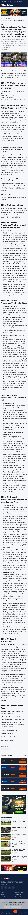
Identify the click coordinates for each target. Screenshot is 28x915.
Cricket (5, 18)
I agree (7, 907)
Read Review (22, 759)
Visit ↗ (22, 761)
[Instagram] (9, 887)
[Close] (23, 907)
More (25, 755)
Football (3, 896)
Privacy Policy (18, 899)
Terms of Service (19, 896)
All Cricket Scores (6, 1)
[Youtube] (13, 887)
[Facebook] (2, 887)
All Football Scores (17, 1)
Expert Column (5, 749)
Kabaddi (3, 899)
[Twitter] (5, 887)
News (10, 18)
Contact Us (18, 894)
